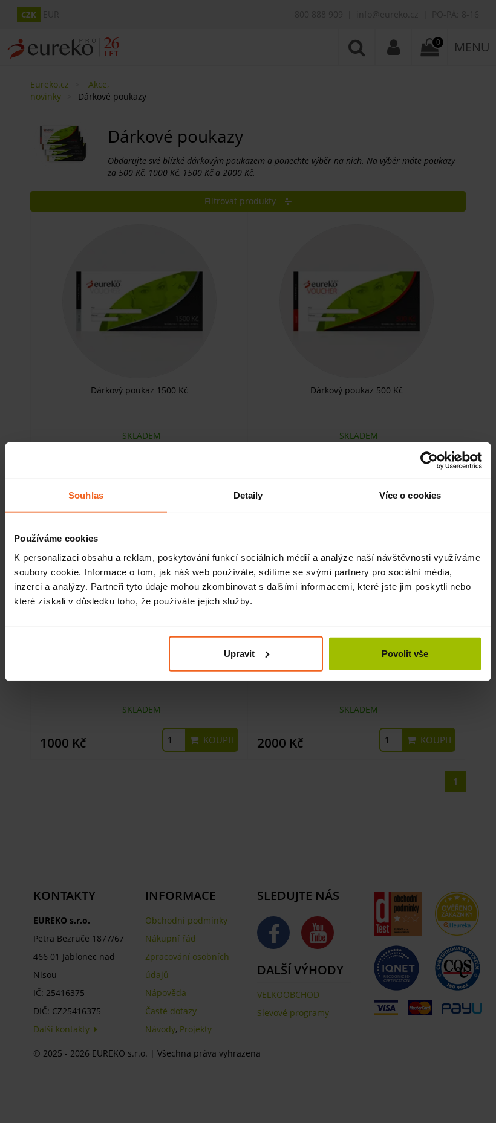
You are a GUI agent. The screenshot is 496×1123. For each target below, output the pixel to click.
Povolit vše (405, 653)
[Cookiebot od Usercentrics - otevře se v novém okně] (429, 460)
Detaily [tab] (248, 495)
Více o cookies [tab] (410, 495)
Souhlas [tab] (85, 495)
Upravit (239, 653)
